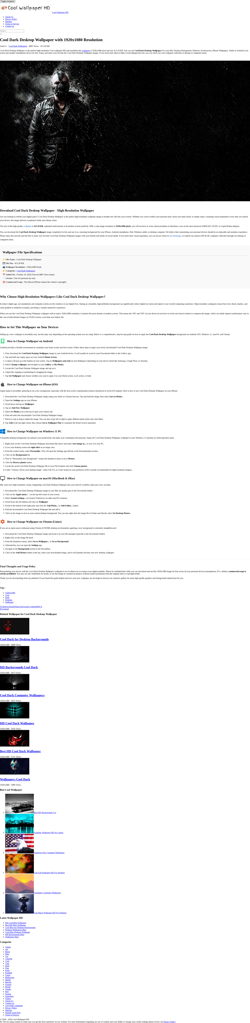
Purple (8, 987)
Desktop (8, 600)
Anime (8, 947)
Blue (7, 954)
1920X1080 (10, 593)
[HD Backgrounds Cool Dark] (14, 662)
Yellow (8, 998)
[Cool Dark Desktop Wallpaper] (125, 131)
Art (6, 949)
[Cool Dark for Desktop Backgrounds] (14, 634)
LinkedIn (34, 607)
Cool (7, 595)
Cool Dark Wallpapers (18, 46)
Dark (7, 597)
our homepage (175, 236)
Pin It (40, 607)
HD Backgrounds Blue (14, 934)
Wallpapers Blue (12, 937)
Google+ (26, 607)
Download (4, 609)
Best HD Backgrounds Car (45, 812)
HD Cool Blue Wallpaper (15, 923)
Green (7, 975)
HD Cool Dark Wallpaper (17, 723)
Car (6, 956)
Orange (8, 984)
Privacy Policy (11, 19)
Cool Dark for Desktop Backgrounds (24, 639)
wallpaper (86, 50)
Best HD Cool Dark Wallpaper (20, 751)
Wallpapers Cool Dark (15, 779)
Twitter (3, 607)
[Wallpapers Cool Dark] (14, 774)
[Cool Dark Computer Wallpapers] (14, 690)
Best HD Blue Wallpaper (15, 925)
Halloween (9, 977)
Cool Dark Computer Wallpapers (22, 695)
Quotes (8, 989)
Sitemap (8, 21)
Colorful (8, 959)
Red (7, 991)
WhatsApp (18, 607)
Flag (7, 968)
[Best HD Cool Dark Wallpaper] (14, 746)
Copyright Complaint (14, 1006)
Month (8, 980)
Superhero (9, 996)
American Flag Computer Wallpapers (49, 853)
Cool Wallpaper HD (60, 12)
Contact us (9, 26)
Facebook (10, 607)
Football (8, 973)
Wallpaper (9, 602)
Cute (7, 963)
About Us (9, 17)
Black (7, 952)
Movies (8, 982)
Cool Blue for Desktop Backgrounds (20, 927)
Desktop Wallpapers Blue (15, 930)
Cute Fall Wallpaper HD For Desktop (49, 873)
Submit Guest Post (12, 1013)
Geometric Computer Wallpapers (47, 893)
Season (8, 994)
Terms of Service (12, 24)
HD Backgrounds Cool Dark (19, 667)
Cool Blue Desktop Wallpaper (17, 932)
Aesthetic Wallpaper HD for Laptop (48, 833)
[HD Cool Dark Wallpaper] (14, 718)
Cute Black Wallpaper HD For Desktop (50, 913)
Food (7, 970)
